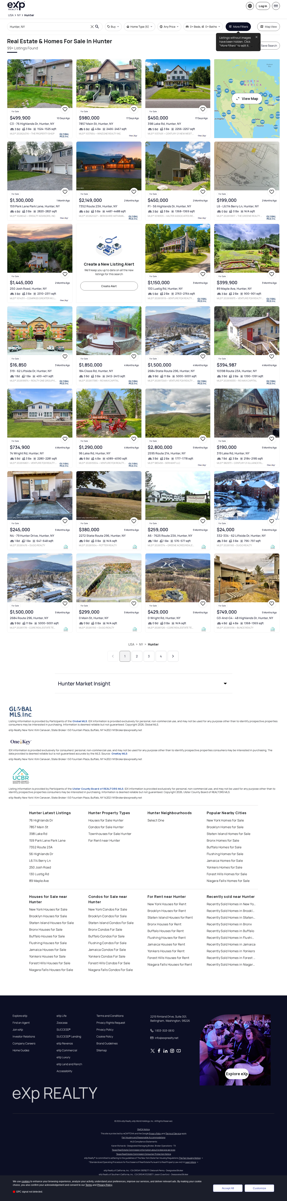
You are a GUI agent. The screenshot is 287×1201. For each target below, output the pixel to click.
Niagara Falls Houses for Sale (51, 970)
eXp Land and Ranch (69, 1064)
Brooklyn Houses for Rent (167, 911)
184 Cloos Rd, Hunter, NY (96, 371)
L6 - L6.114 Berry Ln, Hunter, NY (238, 206)
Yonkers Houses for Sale (47, 956)
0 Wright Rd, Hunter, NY (164, 618)
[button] (143, 683)
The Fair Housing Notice (190, 1158)
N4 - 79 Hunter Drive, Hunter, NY (32, 536)
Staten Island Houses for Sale (51, 923)
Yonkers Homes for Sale (224, 867)
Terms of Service (173, 1133)
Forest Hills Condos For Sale (109, 963)
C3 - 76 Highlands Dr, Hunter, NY (32, 124)
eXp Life (61, 1015)
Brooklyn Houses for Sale (48, 916)
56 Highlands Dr (41, 854)
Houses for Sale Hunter (106, 820)
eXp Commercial (67, 1050)
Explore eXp (20, 1015)
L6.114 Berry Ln (40, 860)
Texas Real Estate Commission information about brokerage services (143, 1149)
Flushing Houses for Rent (167, 937)
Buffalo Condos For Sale (106, 936)
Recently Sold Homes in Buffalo (230, 931)
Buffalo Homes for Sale (224, 847)
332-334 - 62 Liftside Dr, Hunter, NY (241, 536)
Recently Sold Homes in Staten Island (231, 917)
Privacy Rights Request (110, 1022)
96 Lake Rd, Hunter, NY (94, 453)
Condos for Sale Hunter (106, 827)
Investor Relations (24, 1036)
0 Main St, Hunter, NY (93, 618)
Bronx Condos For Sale (105, 929)
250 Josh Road (40, 867)
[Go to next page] (173, 656)
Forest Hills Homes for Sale (227, 874)
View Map (250, 98)
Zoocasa (62, 1022)
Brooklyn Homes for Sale (225, 827)
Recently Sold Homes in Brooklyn (231, 911)
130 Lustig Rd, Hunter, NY (165, 289)
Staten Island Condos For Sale (111, 923)
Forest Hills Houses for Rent (168, 958)
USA (131, 644)
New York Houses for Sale (48, 909)
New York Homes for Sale (225, 820)
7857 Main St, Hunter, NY (96, 124)
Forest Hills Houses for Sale (49, 963)
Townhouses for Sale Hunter (110, 834)
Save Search (269, 45)
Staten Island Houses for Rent (170, 917)
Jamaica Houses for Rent (166, 944)
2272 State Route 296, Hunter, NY (102, 536)
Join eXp (18, 1029)
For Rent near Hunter (104, 840)
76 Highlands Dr (41, 820)
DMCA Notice (143, 1129)
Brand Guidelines (107, 1043)
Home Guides (21, 1050)
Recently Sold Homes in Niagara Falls (231, 964)
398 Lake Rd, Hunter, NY (164, 124)
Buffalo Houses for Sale (47, 936)
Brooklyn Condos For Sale (107, 916)
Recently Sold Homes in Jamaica (231, 944)
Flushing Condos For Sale (107, 943)
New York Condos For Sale (107, 909)
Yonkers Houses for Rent (166, 951)
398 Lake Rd (38, 834)
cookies (26, 1181)
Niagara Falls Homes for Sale (228, 881)
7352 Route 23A (41, 847)
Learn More (190, 1162)
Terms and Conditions (109, 1015)
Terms (88, 1185)
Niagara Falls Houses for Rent (170, 964)
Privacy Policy (104, 1029)
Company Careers (24, 1043)
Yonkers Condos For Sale (106, 956)
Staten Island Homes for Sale (229, 834)
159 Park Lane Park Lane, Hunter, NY (35, 206)
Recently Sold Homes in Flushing (231, 937)
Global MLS (79, 721)
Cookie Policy (104, 1036)
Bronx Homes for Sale (223, 840)
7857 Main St (38, 827)
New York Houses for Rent (167, 904)
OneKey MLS (119, 753)
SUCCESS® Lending (69, 1036)
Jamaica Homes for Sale (225, 860)
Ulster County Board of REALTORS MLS (97, 788)
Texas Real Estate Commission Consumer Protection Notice (143, 1154)
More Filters (240, 26)
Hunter (153, 644)
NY (141, 644)
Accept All (228, 1188)
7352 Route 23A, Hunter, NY (98, 206)
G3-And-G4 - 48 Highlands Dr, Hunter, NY (245, 618)
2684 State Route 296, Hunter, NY (171, 371)
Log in (263, 6)
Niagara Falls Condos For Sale (110, 970)
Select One (156, 820)
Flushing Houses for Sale (48, 943)
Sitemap (101, 1050)
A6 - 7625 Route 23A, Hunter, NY (170, 536)
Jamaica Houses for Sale (47, 949)
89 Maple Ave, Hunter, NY (234, 289)
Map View (271, 26)
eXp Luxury (63, 1057)
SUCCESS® (64, 1029)
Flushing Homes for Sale (225, 854)
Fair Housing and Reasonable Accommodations (143, 1137)
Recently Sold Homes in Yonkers (231, 951)
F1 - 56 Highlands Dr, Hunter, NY (169, 206)
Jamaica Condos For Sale (107, 949)
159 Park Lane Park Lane (47, 840)
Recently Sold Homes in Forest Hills (231, 958)
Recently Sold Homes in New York (231, 904)
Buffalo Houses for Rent (166, 931)
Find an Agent (21, 1022)
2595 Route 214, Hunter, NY (167, 453)
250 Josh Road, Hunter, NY (28, 289)
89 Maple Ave (39, 881)
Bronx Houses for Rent (164, 924)
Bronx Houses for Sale (46, 929)
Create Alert (109, 286)
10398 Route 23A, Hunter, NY (237, 371)
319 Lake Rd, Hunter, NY (233, 453)
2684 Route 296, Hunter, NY (29, 618)
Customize (259, 1188)
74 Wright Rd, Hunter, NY (27, 453)
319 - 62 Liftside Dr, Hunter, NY (31, 371)
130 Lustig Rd (39, 874)
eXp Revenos (65, 1043)
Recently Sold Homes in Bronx (229, 924)
